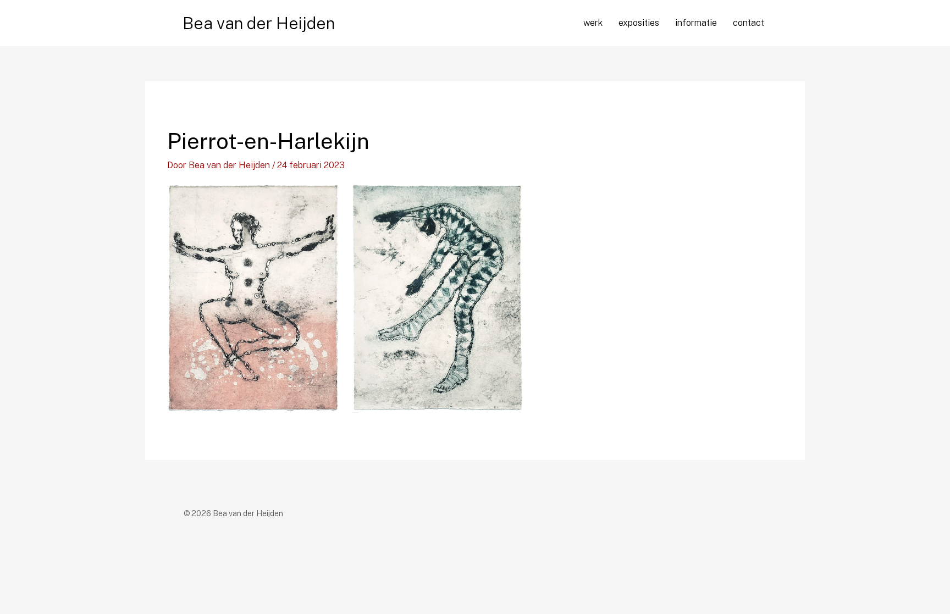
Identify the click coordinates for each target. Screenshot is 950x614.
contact (748, 23)
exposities (638, 23)
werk (593, 23)
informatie (696, 23)
